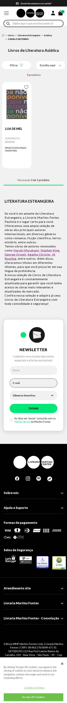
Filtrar (14, 65)
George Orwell (15, 254)
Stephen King (50, 250)
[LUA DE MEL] (16, 104)
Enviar (33, 408)
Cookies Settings (34, 687)
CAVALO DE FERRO (18, 39)
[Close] (62, 663)
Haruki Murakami (26, 250)
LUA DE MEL (13, 128)
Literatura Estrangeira (29, 35)
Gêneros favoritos (24, 395)
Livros (11, 35)
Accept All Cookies (33, 697)
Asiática (48, 35)
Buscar (8, 24)
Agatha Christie (39, 254)
